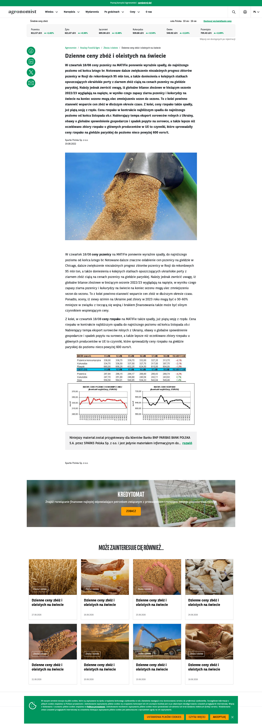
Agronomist (70, 48)
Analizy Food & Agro (90, 48)
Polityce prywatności (96, 707)
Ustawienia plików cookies (164, 717)
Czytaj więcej (197, 717)
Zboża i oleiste (111, 48)
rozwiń (187, 443)
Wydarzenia (92, 12)
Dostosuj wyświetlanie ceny (218, 21)
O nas (149, 12)
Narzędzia (69, 12)
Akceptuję (219, 717)
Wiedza (49, 12)
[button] (31, 51)
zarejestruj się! (145, 3)
